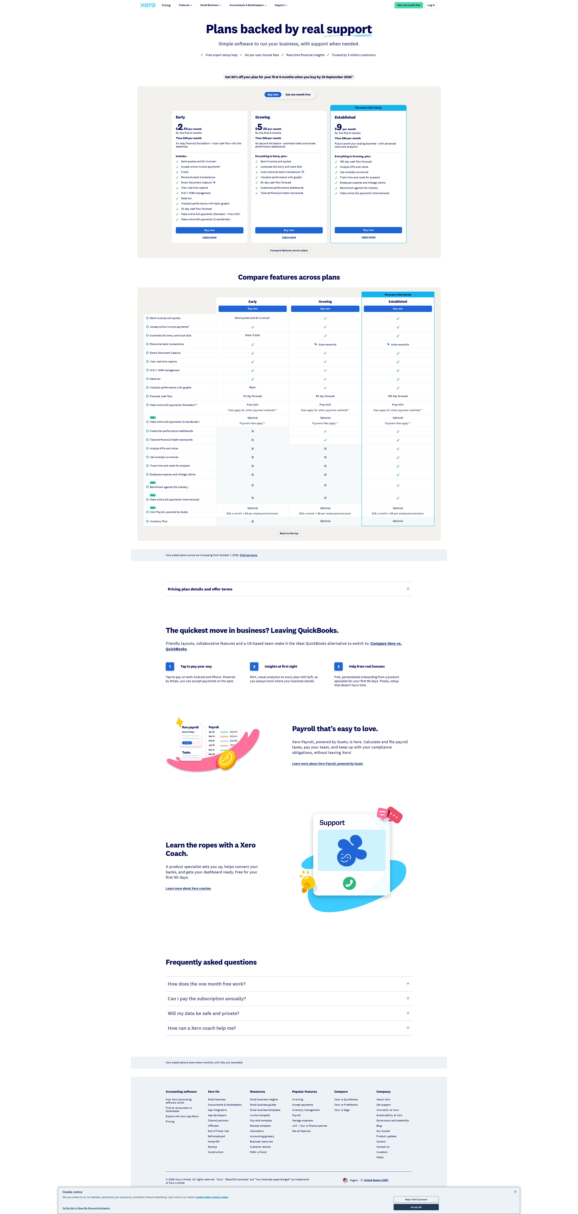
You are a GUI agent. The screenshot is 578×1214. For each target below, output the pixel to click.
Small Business (209, 5)
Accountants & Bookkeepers (247, 5)
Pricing (166, 5)
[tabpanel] (289, 181)
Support (280, 5)
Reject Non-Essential (416, 1199)
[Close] (515, 1191)
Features (184, 5)
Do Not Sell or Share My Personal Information (86, 1208)
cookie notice (203, 1197)
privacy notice (220, 1197)
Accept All (416, 1207)
